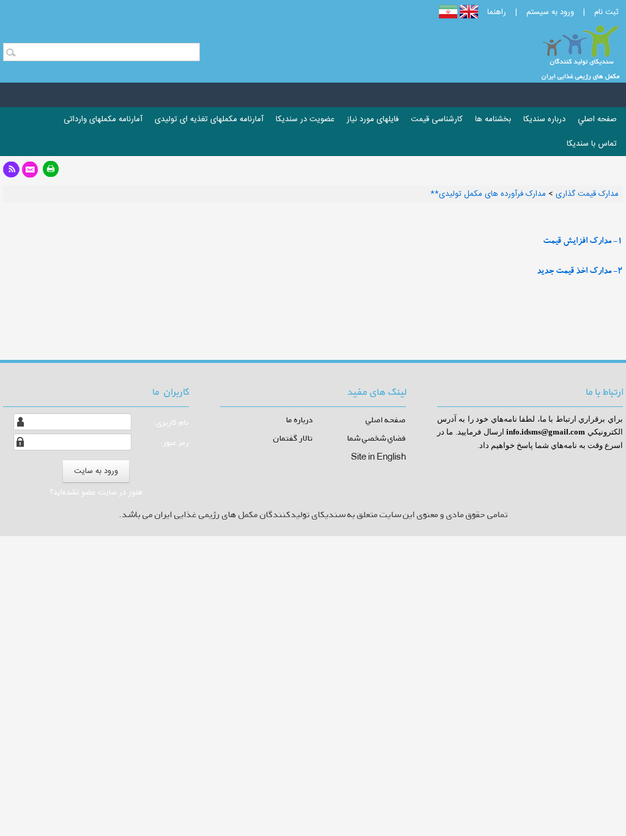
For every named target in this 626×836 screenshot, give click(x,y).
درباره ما (299, 419)
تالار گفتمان (293, 437)
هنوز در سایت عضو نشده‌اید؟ (96, 492)
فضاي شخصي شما (376, 437)
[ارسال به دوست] (30, 173)
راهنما (496, 12)
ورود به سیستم (550, 12)
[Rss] (11, 173)
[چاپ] (51, 173)
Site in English (378, 456)
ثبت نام (606, 12)
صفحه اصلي (386, 419)
